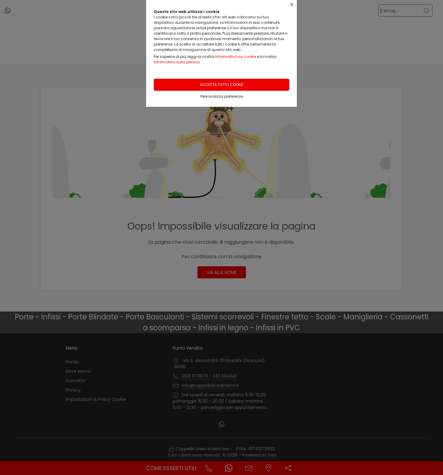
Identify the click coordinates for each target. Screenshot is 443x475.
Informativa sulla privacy (177, 62)
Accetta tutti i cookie (221, 84)
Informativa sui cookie (235, 56)
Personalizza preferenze (221, 96)
